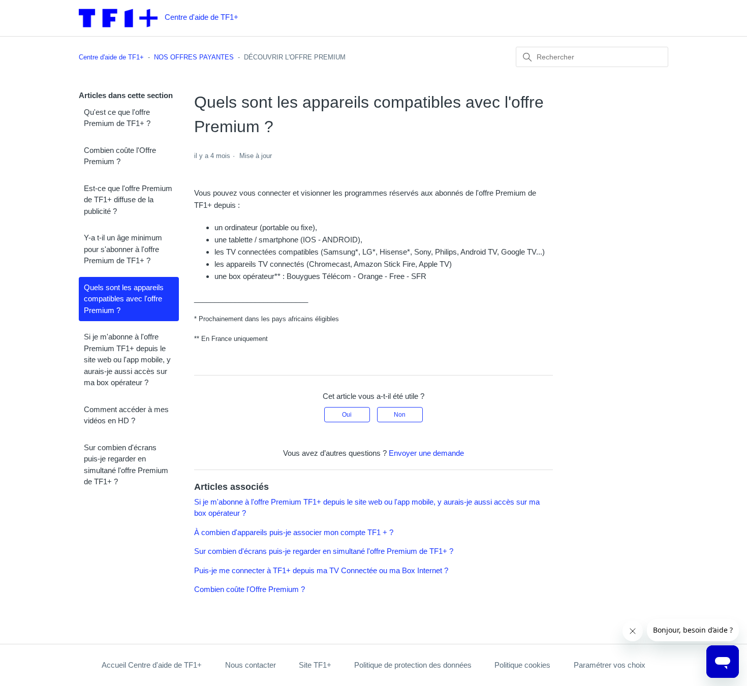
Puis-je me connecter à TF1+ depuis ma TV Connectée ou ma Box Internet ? (321, 570)
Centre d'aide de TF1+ (111, 57)
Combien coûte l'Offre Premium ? (120, 156)
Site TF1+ (315, 665)
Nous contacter (250, 665)
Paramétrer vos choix (609, 665)
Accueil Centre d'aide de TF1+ (152, 665)
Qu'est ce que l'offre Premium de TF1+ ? (117, 118)
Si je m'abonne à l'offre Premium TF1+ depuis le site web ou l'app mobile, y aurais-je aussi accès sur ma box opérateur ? (127, 359)
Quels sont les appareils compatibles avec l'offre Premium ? (124, 299)
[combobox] (592, 57)
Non (400, 414)
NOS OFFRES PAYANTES (194, 57)
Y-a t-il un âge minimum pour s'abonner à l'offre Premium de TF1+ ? (123, 249)
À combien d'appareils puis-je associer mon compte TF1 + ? (293, 532)
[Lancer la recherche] (527, 57)
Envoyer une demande (426, 453)
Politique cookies (522, 665)
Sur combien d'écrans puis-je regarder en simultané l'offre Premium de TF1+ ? (126, 464)
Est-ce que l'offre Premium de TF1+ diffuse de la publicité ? (128, 199)
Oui (347, 414)
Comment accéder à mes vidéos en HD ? (126, 415)
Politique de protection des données (413, 665)
